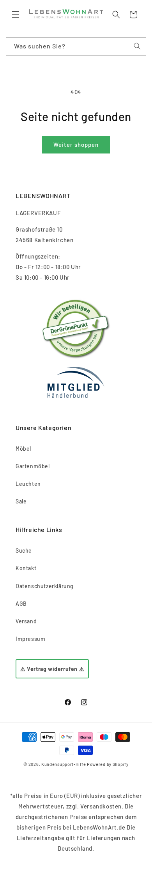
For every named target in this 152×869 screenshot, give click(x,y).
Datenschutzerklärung (45, 586)
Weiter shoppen (76, 144)
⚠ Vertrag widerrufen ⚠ (52, 669)
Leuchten (28, 483)
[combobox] (76, 46)
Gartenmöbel (33, 466)
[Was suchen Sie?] (137, 46)
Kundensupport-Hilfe (63, 764)
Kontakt (26, 568)
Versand (26, 621)
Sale (21, 501)
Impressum (30, 638)
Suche (24, 550)
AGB (21, 603)
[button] (15, 14)
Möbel (23, 448)
